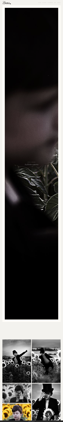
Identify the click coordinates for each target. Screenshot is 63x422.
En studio (44, 2)
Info (55, 2)
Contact (59, 2)
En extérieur (50, 2)
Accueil (39, 2)
